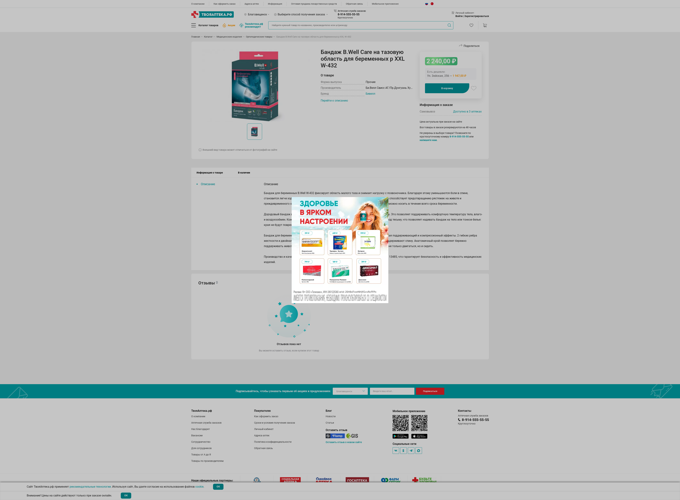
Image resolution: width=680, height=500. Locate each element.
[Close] (384, 201)
